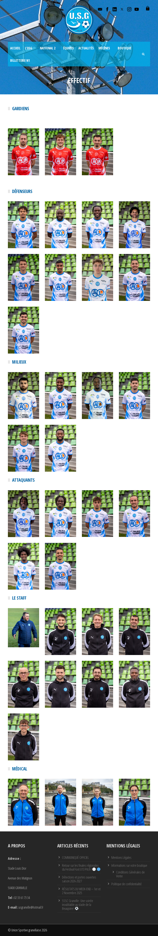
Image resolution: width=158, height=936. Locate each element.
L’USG (28, 48)
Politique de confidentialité (126, 884)
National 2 (47, 48)
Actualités (86, 48)
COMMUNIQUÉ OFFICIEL (75, 857)
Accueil (15, 48)
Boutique (124, 48)
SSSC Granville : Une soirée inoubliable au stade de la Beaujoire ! (77, 904)
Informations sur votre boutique (129, 865)
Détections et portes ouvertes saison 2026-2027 (79, 879)
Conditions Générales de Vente (130, 874)
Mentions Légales (121, 857)
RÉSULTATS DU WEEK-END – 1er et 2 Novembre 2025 (81, 891)
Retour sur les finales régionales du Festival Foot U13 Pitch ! (80, 867)
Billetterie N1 (20, 60)
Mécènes (104, 48)
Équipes (68, 48)
